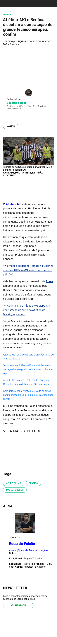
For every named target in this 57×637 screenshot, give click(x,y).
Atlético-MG (14, 204)
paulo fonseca (14, 490)
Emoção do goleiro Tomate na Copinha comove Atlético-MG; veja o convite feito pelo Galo (28, 270)
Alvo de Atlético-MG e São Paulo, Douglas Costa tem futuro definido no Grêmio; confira (26, 382)
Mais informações (38, 550)
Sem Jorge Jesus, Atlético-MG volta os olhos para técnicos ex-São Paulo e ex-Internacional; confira (28, 395)
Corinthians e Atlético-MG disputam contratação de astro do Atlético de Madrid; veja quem (26, 310)
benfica (33, 483)
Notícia (11, 126)
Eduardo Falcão (17, 102)
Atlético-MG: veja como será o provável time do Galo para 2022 (28, 356)
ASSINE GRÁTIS (18, 605)
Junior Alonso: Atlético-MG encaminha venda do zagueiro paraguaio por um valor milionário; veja (28, 369)
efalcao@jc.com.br (18, 550)
